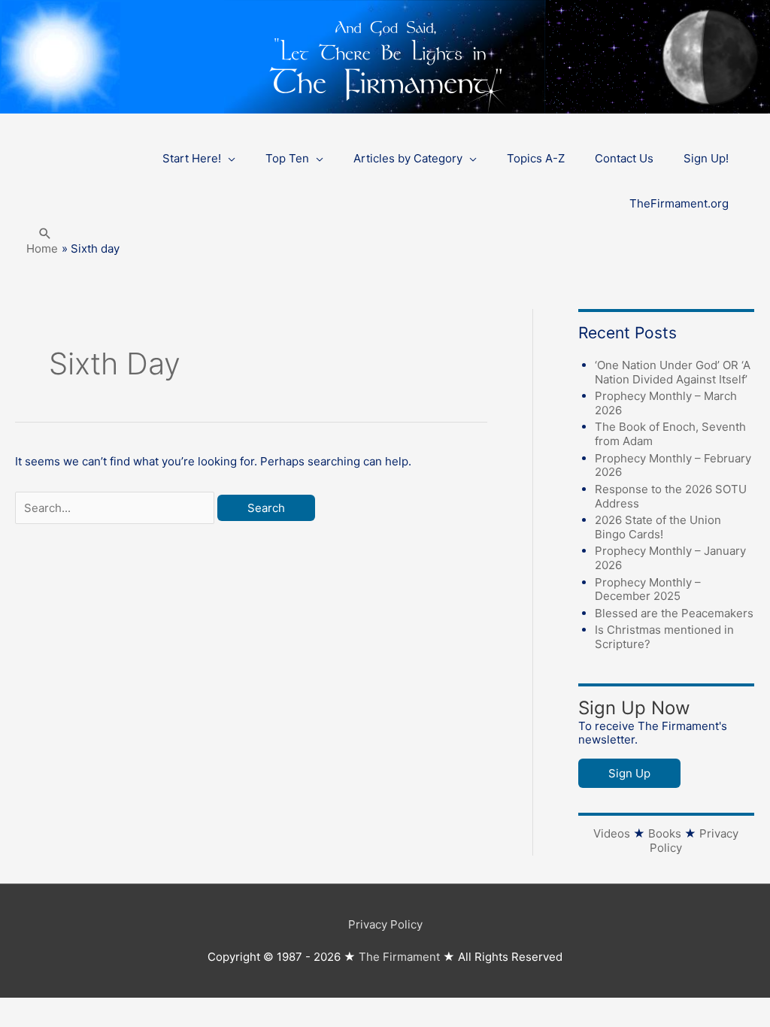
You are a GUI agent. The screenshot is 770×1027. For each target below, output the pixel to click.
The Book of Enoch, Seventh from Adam (670, 434)
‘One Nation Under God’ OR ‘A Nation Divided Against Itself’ (672, 372)
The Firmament (399, 957)
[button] (45, 233)
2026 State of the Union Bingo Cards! (658, 527)
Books (664, 833)
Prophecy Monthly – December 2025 (648, 589)
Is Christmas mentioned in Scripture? (664, 637)
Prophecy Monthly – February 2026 (673, 465)
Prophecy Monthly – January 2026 (670, 558)
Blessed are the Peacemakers (674, 613)
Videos (611, 833)
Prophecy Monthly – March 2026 (666, 403)
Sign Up (629, 773)
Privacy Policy (385, 924)
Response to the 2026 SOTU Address (671, 496)
